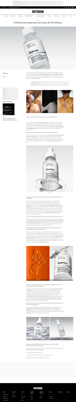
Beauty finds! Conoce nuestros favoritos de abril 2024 (38, 357)
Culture (20, 16)
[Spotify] (72, 7)
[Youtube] (70, 7)
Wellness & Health (40, 16)
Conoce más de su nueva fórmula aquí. (34, 352)
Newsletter (5, 7)
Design (49, 16)
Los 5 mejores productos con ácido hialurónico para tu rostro (39, 355)
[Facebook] (64, 7)
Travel (5, 16)
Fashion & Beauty (29, 16)
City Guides (56, 16)
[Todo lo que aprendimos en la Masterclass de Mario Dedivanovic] (8, 109)
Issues (64, 16)
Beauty (38, 20)
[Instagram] (66, 7)
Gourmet (13, 16)
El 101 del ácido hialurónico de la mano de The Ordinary (38, 22)
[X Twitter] (68, 7)
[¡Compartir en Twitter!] (4, 77)
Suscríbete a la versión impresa (14, 7)
